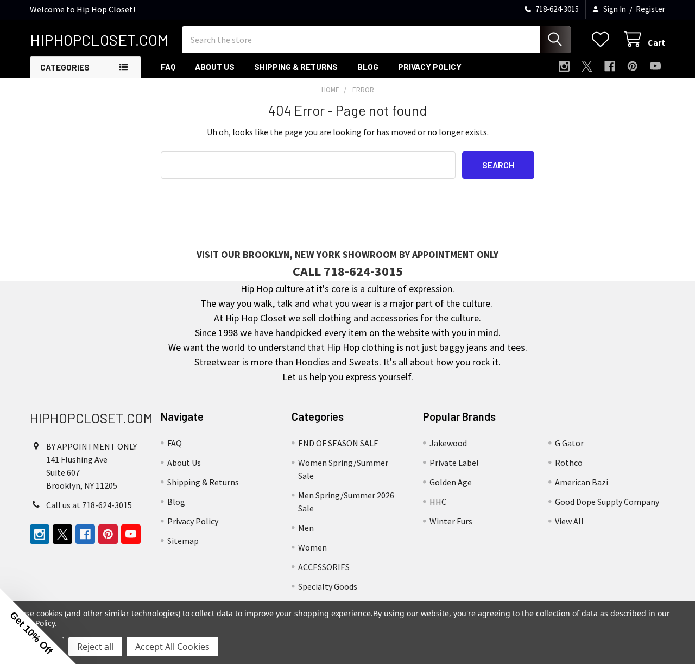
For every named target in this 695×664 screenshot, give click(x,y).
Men (306, 527)
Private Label (454, 462)
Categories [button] (65, 67)
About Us (215, 67)
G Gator (569, 443)
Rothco (569, 462)
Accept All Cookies (172, 647)
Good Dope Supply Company (607, 501)
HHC (437, 501)
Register (650, 9)
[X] (587, 66)
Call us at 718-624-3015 (89, 504)
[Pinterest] (632, 66)
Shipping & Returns (296, 67)
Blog (367, 67)
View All (569, 521)
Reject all (95, 647)
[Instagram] (564, 66)
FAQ (168, 67)
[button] (38, 626)
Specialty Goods (327, 586)
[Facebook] (610, 66)
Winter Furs (450, 521)
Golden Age (450, 482)
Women (312, 547)
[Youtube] (655, 66)
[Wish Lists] (603, 39)
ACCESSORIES (324, 566)
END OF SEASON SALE (338, 443)
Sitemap (183, 540)
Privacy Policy (430, 67)
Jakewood (448, 443)
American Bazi (581, 482)
